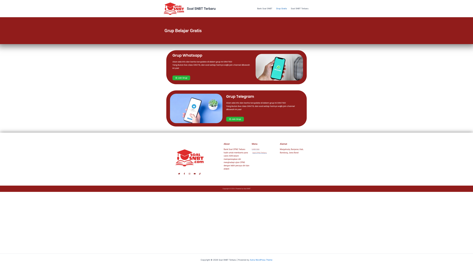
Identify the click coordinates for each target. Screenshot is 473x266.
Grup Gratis (281, 8)
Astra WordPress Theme (261, 260)
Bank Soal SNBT (264, 8)
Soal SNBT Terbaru (201, 8)
